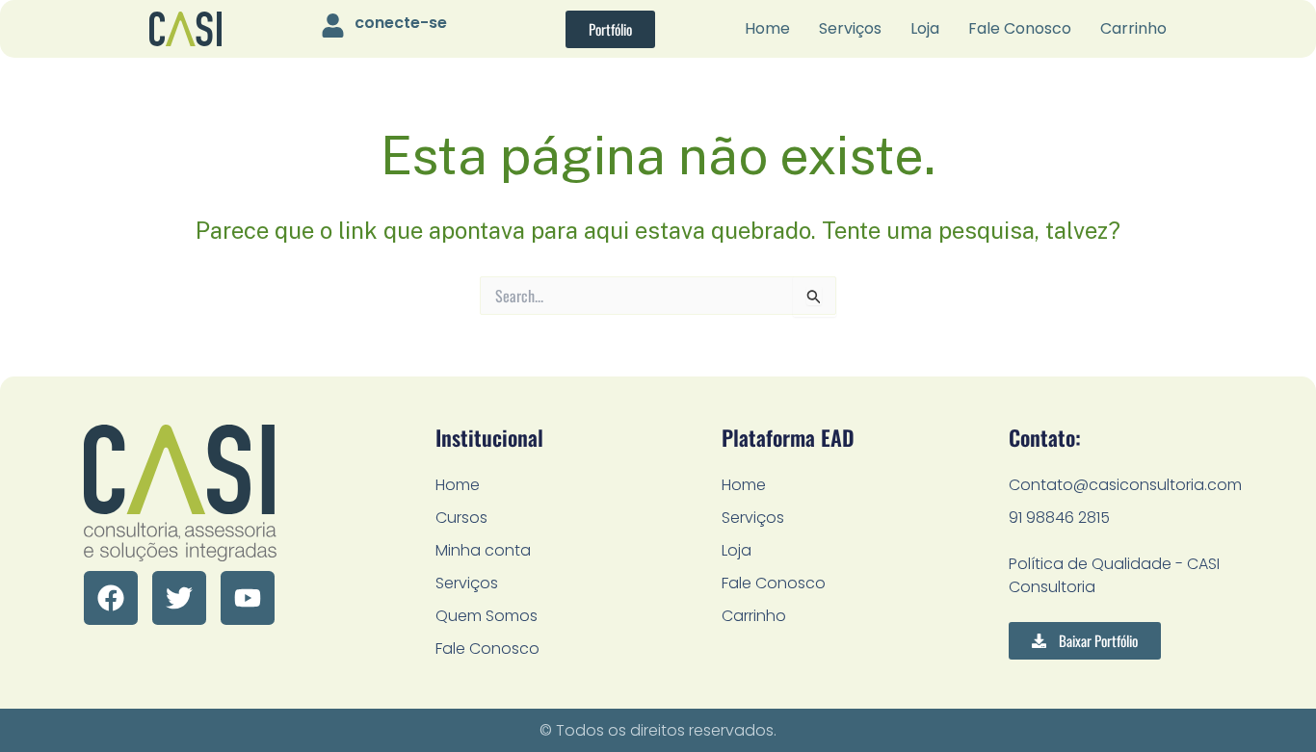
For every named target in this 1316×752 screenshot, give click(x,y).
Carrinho (1133, 28)
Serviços (850, 28)
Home (767, 28)
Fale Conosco (1019, 28)
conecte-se (401, 23)
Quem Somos (486, 616)
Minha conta (483, 550)
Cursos (461, 517)
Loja (924, 28)
